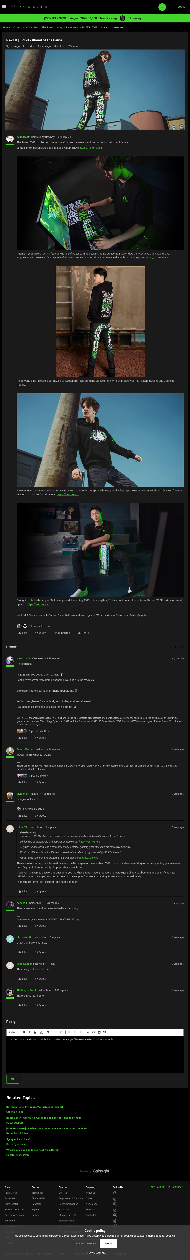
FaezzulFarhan (25, 749)
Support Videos (66, 1220)
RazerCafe (10, 1198)
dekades (22, 137)
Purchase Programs (14, 1209)
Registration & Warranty (71, 1198)
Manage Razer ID (67, 1214)
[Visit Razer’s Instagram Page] (115, 1198)
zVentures (91, 1209)
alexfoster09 (24, 937)
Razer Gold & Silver (17, 1133)
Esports (35, 1209)
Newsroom (91, 1203)
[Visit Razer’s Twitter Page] (115, 1209)
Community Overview (25, 27)
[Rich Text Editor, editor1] (95, 1054)
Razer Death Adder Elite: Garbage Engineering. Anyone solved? (43, 1118)
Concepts (36, 1203)
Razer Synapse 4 (16, 1144)
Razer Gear (72, 27)
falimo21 (22, 827)
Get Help (63, 1192)
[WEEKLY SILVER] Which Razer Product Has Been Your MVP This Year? (46, 1128)
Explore (35, 1187)
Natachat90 (24, 658)
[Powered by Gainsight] (95, 1172)
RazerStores (11, 1192)
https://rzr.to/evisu (90, 147)
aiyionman (23, 793)
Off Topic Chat (14, 1112)
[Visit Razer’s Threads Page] (115, 1204)
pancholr (22, 903)
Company (91, 1187)
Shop (7, 1187)
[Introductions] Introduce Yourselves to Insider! (34, 1107)
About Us (90, 1192)
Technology (37, 1192)
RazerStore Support (68, 1203)
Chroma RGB (38, 1198)
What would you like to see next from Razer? (33, 1150)
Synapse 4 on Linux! (18, 1139)
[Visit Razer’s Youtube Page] (115, 1215)
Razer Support (14, 1122)
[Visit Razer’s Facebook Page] (115, 1193)
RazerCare (64, 1209)
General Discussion (17, 1155)
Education (10, 1220)
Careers (90, 1198)
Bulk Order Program (14, 1214)
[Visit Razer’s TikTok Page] (115, 1220)
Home (6, 27)
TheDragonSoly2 (26, 990)
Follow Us (118, 1187)
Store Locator (11, 1203)
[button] (4, 7)
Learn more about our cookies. (158, 1235)
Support (63, 1187)
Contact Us (91, 1214)
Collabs (35, 1214)
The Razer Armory (52, 27)
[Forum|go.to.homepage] (28, 7)
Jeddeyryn (23, 963)
